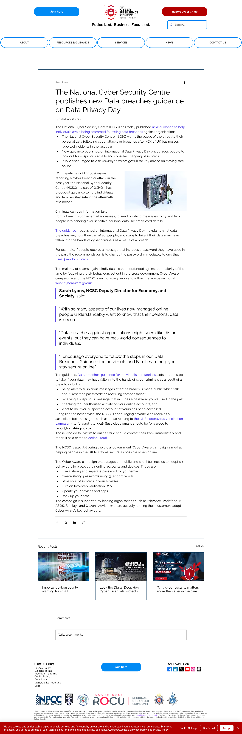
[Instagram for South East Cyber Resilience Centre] (193, 669)
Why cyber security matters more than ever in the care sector (178, 589)
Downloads (41, 679)
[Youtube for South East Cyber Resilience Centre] (187, 669)
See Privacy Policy (158, 729)
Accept (226, 728)
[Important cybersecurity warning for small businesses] (63, 567)
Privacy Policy (43, 668)
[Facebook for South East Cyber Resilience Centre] (169, 669)
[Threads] (199, 669)
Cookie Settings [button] (188, 728)
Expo (37, 685)
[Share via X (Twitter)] (65, 522)
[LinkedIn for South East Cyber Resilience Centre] (175, 669)
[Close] (238, 728)
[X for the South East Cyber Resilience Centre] (181, 669)
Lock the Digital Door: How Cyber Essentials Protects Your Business (120, 589)
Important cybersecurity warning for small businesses (60, 589)
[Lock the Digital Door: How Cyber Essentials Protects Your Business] (121, 567)
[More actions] (184, 82)
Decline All (209, 728)
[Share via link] (83, 522)
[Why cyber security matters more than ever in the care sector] (178, 567)
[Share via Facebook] (57, 522)
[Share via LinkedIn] (74, 522)
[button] (24, 42)
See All (200, 545)
